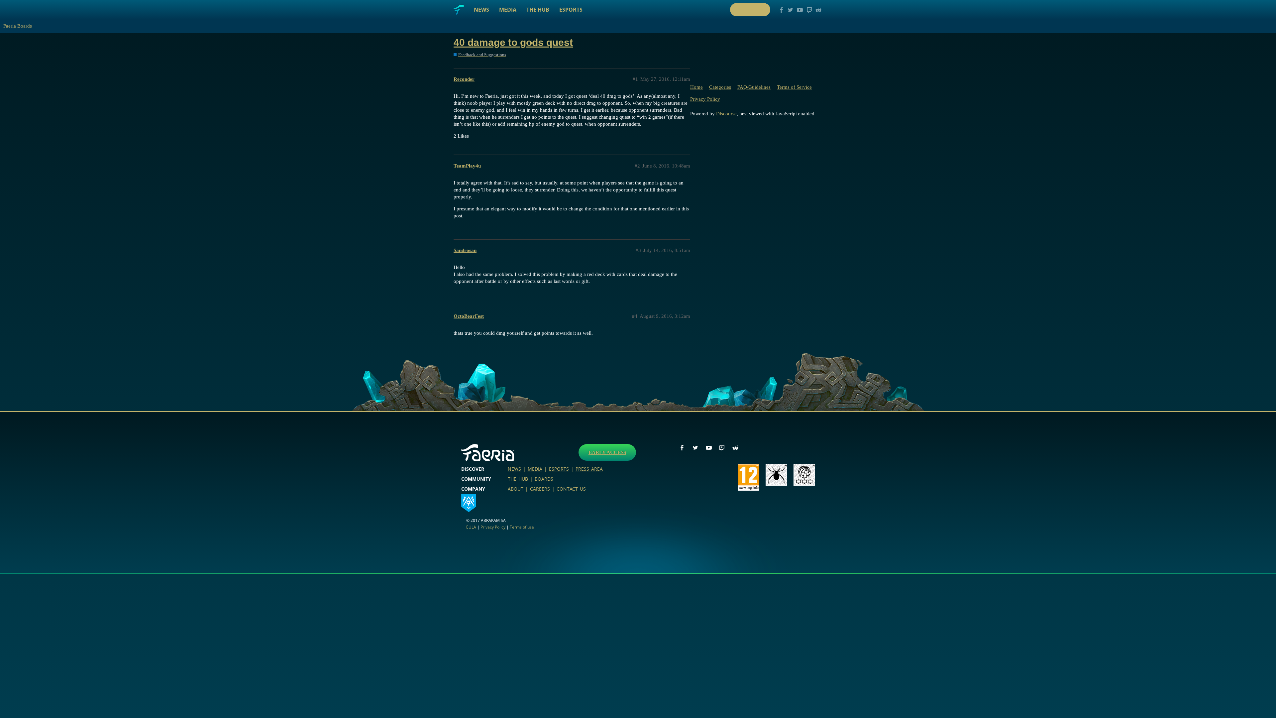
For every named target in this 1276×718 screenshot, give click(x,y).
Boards (544, 479)
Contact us (571, 489)
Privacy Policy (705, 99)
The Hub (537, 9)
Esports (571, 9)
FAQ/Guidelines (754, 87)
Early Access (607, 452)
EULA (471, 527)
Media (507, 9)
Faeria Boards (17, 26)
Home (696, 87)
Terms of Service (794, 87)
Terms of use (522, 527)
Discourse (726, 113)
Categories (720, 87)
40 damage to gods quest (513, 42)
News (481, 9)
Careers (540, 489)
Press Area (589, 469)
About (515, 489)
